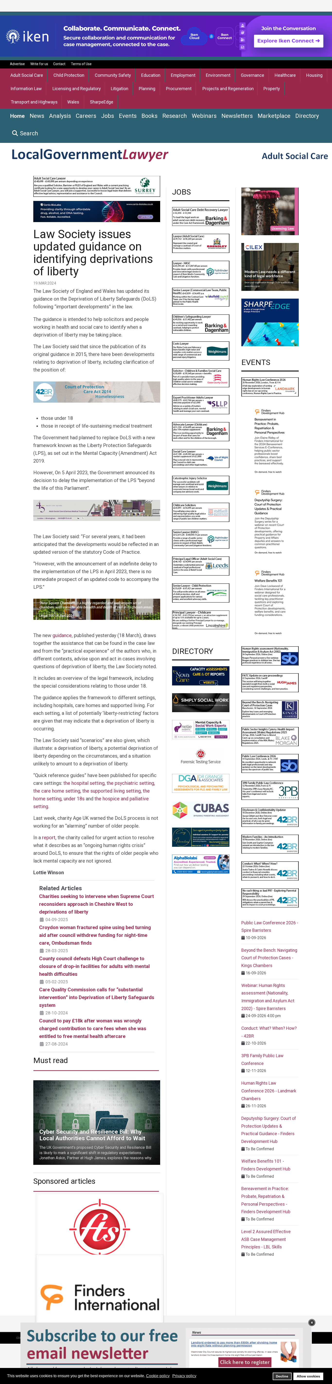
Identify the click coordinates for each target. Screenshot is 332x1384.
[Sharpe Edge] (270, 322)
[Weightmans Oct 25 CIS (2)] (200, 485)
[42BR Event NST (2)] (270, 897)
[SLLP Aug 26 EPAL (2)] (200, 404)
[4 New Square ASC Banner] (96, 609)
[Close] (311, 1322)
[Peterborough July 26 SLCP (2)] (200, 592)
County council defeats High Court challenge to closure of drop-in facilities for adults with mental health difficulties (94, 966)
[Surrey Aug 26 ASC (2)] (96, 192)
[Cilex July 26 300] (270, 266)
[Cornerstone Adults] (270, 211)
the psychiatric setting (130, 783)
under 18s (74, 799)
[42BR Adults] (96, 392)
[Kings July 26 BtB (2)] (270, 709)
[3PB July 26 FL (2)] (270, 790)
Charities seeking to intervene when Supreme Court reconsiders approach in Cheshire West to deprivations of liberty (96, 904)
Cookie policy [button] (158, 1376)
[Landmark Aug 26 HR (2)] (270, 386)
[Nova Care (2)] (200, 675)
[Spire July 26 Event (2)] (270, 763)
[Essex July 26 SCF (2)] (200, 377)
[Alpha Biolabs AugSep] (200, 863)
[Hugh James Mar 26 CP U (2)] (270, 682)
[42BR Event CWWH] (270, 870)
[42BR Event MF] (270, 843)
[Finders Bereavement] (270, 440)
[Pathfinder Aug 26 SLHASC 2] (200, 538)
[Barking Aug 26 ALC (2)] (200, 431)
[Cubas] (200, 810)
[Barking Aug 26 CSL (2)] (200, 323)
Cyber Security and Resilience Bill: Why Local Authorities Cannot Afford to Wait (95, 1086)
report (48, 837)
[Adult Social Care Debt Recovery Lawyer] (200, 216)
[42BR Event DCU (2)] (270, 817)
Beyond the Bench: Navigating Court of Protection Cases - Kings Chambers (269, 958)
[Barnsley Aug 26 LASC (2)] (200, 243)
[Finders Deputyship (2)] (270, 521)
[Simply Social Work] (200, 702)
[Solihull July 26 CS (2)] (200, 512)
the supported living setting (111, 791)
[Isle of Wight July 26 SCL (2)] (200, 458)
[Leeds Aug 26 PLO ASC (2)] (200, 565)
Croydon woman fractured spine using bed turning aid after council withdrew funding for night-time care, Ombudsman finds (95, 935)
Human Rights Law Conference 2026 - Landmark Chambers (268, 1091)
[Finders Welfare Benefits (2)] (270, 601)
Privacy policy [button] (184, 1376)
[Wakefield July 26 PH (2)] (200, 296)
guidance (62, 635)
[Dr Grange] (200, 783)
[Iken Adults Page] (166, 36)
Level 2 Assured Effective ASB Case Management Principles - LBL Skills (266, 1239)
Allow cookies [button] (308, 1376)
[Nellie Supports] (200, 729)
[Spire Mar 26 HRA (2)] (270, 655)
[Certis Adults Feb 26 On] (96, 211)
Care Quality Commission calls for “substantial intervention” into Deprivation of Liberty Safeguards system (96, 997)
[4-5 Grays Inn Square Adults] (96, 510)
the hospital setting (84, 783)
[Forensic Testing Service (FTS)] (200, 756)
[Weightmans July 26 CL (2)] (200, 350)
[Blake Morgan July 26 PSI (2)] (270, 736)
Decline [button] (282, 1376)
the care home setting (56, 791)
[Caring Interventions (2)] (200, 837)
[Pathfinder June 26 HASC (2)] (200, 270)
